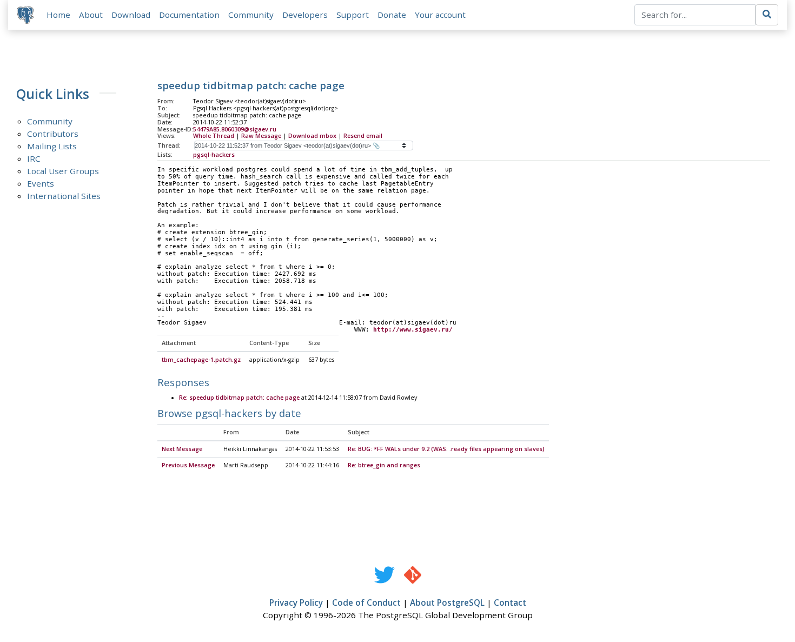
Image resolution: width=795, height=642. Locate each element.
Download (130, 14)
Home (58, 14)
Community (251, 14)
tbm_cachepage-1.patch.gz (201, 359)
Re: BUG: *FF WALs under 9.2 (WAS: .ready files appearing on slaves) (446, 449)
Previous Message (188, 465)
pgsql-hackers (214, 154)
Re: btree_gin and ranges (384, 465)
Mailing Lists (52, 146)
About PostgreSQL (447, 602)
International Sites (64, 195)
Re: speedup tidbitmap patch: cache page (239, 397)
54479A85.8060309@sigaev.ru (234, 129)
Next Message (182, 449)
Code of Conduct (366, 602)
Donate (391, 14)
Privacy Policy (296, 602)
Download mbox (312, 136)
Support (352, 14)
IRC (34, 158)
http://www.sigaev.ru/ (413, 329)
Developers (305, 14)
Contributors (52, 133)
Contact (510, 602)
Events (40, 183)
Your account (440, 14)
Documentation (189, 14)
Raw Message (261, 136)
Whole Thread (213, 136)
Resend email (362, 136)
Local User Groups (63, 171)
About (91, 14)
